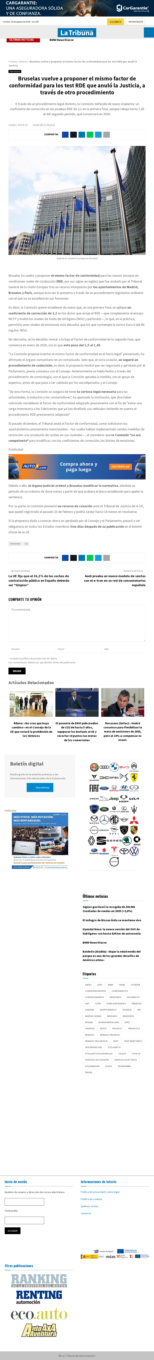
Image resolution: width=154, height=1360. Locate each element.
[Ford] (104, 792)
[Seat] (101, 844)
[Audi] (104, 771)
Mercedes (128, 1016)
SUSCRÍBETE (115, 21)
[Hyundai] (124, 792)
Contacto (86, 1213)
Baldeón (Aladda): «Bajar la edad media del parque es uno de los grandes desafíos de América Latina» (112, 956)
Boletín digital (26, 763)
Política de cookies (91, 1199)
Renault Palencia (110, 1034)
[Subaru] (94, 855)
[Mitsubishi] (134, 823)
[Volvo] (114, 865)
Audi (99, 984)
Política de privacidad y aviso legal (100, 1192)
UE (26, 543)
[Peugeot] (124, 834)
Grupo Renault (108, 1009)
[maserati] (134, 813)
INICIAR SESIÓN (136, 21)
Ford (98, 1003)
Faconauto (133, 997)
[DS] (124, 781)
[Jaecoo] (94, 802)
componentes (120, 991)
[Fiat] (94, 792)
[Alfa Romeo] (94, 771)
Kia (139, 1009)
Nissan (89, 1022)
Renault (89, 1034)
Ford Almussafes (116, 1003)
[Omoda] (104, 834)
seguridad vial (93, 1047)
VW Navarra (124, 1066)
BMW (110, 984)
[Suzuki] (104, 855)
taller (122, 1053)
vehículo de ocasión (97, 1059)
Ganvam (89, 1009)
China (122, 984)
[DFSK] (114, 781)
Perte (103, 1028)
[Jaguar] (104, 802)
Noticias (23, 61)
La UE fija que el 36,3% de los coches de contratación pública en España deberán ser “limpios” (38, 580)
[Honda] (114, 792)
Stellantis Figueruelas (98, 1053)
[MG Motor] (114, 823)
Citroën (135, 984)
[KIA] (134, 802)
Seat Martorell (133, 1041)
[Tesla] (114, 855)
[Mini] (124, 823)
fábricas (136, 1003)
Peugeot (117, 1028)
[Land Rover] (104, 813)
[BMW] (114, 771)
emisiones (15, 543)
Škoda (88, 1072)
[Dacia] (104, 781)
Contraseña (11, 1210)
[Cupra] (94, 781)
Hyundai (127, 1009)
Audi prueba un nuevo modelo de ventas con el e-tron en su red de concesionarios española (115, 580)
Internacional (14, 71)
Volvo (108, 1066)
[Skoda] (127, 844)
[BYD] (124, 771)
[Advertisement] (77, 1123)
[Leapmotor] (114, 813)
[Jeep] (114, 802)
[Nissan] (94, 834)
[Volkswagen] (134, 855)
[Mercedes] (104, 823)
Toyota (135, 1053)
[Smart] (137, 844)
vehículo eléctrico (125, 1059)
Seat (116, 1041)
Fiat (87, 1003)
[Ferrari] (134, 781)
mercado (112, 1016)
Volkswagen (92, 1066)
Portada (12, 61)
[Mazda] (94, 823)
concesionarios (94, 997)
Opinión (89, 1028)
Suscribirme (42, 787)
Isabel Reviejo (18, 125)
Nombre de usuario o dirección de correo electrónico (35, 1192)
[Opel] (114, 834)
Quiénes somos (89, 1206)
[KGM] (123, 802)
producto (134, 1028)
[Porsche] (134, 834)
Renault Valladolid (96, 1041)
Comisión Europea (95, 991)
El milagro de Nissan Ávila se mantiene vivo (112, 920)
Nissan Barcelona (108, 1022)
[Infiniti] (134, 792)
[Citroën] (134, 771)
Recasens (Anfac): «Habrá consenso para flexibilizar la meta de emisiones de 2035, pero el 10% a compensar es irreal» (122, 731)
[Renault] (91, 844)
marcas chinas (93, 1016)
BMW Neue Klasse (62, 40)
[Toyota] (124, 855)
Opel (127, 1022)
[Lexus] (124, 813)
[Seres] (114, 844)
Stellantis (114, 1047)
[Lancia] (94, 813)
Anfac (88, 984)
